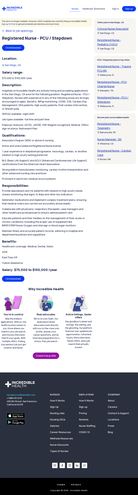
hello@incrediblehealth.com (21, 394)
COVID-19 (84, 432)
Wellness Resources (61, 438)
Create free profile (46, 355)
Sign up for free (8, 24)
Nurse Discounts (59, 444)
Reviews (83, 419)
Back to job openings (19, 30)
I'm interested (13, 47)
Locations (113, 419)
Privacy (76, 484)
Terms (61, 484)
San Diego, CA (12, 65)
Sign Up (54, 406)
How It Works (57, 400)
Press (111, 425)
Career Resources (60, 432)
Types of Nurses (59, 451)
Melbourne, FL (107, 75)
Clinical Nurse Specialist (113, 29)
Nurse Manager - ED (109, 139)
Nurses (75, 8)
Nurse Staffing (87, 425)
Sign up (129, 8)
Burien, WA (105, 159)
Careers (112, 406)
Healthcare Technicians (93, 8)
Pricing (83, 413)
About (111, 400)
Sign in (115, 8)
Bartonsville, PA (108, 132)
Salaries (54, 425)
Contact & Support (118, 413)
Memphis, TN (106, 90)
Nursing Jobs (57, 413)
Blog (110, 432)
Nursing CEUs (57, 419)
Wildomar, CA (106, 143)
